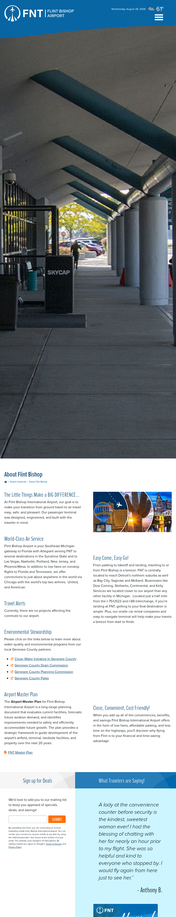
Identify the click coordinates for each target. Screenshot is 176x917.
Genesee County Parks (32, 678)
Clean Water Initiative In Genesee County (45, 658)
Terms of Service (54, 843)
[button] (159, 17)
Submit (57, 819)
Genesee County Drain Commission (41, 665)
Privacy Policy (15, 847)
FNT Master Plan (20, 752)
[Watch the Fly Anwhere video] (132, 512)
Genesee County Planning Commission (44, 671)
